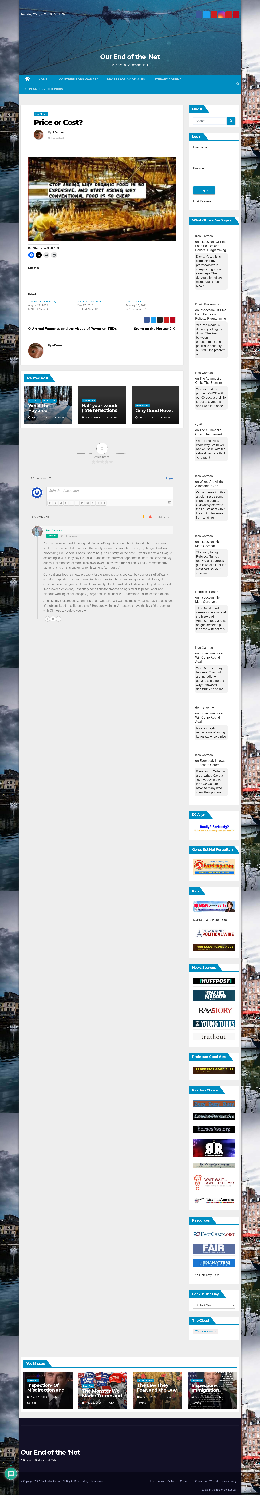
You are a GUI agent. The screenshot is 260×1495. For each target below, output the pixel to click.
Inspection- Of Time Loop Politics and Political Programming (210, 246)
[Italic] (55, 503)
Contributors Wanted (79, 79)
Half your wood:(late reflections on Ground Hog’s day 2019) (101, 413)
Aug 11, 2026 (203, 1397)
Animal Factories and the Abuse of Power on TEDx (74, 329)
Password (200, 168)
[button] (237, 84)
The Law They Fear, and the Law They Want (157, 1389)
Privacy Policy (229, 1481)
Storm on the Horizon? (153, 329)
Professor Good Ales (126, 79)
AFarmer (58, 132)
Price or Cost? (58, 122)
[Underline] (61, 503)
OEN (111, 1402)
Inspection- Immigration (205, 1388)
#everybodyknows (205, 1331)
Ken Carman (53, 530)
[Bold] (50, 503)
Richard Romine (145, 1380)
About (161, 1481)
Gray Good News (153, 410)
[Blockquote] (82, 503)
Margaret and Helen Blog (210, 919)
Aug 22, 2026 (94, 1402)
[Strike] (66, 503)
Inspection (33, 1380)
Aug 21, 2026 (148, 1397)
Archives (172, 1481)
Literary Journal (168, 79)
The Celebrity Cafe (206, 1275)
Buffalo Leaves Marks (90, 301)
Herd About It (41, 114)
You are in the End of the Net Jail (218, 1489)
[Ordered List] (71, 503)
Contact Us (186, 1481)
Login (169, 478)
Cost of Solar (133, 301)
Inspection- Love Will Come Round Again (209, 657)
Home (43, 79)
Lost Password (203, 201)
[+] (103, 502)
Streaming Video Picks (44, 89)
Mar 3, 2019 (92, 417)
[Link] (93, 503)
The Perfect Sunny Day (42, 301)
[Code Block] (87, 503)
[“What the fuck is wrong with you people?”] (214, 828)
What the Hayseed (38, 408)
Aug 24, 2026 (39, 1397)
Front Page (34, 401)
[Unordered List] (77, 503)
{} (98, 502)
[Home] (27, 79)
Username (200, 147)
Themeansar (96, 1481)
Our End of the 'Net (130, 57)
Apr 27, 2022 (39, 417)
